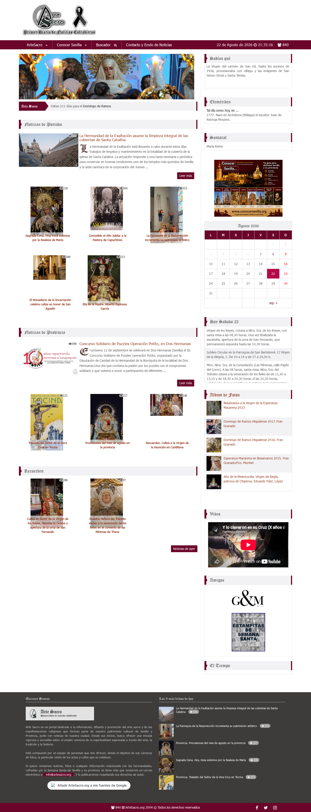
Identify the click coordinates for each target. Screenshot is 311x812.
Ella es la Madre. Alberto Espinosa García (105, 306)
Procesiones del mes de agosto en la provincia (107, 445)
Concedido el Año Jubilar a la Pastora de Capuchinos (107, 238)
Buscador (104, 44)
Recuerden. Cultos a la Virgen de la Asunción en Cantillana (167, 445)
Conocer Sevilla (70, 44)
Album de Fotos (225, 395)
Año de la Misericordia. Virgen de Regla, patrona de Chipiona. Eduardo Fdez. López (253, 478)
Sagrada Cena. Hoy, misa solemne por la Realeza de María (47, 238)
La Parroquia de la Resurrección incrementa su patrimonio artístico (167, 238)
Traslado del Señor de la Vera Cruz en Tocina (47, 445)
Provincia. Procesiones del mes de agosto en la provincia (216, 743)
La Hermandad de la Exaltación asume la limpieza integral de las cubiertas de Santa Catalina (133, 137)
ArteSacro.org (135, 807)
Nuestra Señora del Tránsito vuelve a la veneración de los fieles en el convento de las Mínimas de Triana (107, 525)
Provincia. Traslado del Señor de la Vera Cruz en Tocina (215, 777)
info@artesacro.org (58, 774)
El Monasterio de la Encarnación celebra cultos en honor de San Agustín (50, 304)
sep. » (273, 303)
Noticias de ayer (184, 548)
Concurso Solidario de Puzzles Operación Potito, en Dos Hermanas (135, 343)
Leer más (185, 175)
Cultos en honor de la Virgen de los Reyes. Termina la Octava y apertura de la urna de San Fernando (47, 525)
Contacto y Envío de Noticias (149, 44)
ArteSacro (35, 44)
